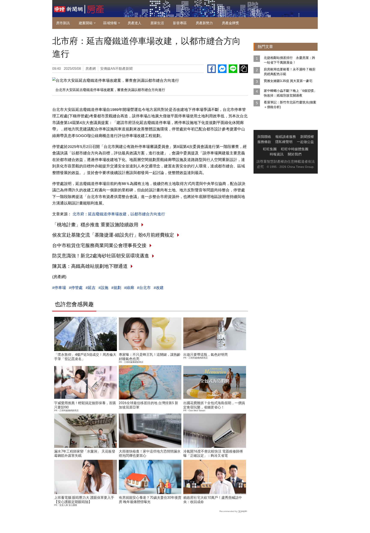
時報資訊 (276, 154)
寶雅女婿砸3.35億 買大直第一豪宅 (288, 81)
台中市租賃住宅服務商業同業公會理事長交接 (99, 245)
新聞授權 (307, 136)
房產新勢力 (204, 23)
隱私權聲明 (283, 142)
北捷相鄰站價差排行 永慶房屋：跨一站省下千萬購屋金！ (289, 60)
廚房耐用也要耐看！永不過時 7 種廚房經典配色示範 (289, 71)
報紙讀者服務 (285, 136)
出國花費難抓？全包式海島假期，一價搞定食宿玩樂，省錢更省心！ (214, 405)
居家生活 (157, 23)
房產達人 (134, 23)
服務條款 (264, 142)
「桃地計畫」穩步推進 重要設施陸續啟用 (95, 224)
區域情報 (110, 23)
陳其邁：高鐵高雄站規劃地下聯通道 (90, 266)
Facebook (211, 68)
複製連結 (243, 68)
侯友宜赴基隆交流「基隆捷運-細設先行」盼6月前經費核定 (113, 235)
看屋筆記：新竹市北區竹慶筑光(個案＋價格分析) (290, 104)
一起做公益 (305, 142)
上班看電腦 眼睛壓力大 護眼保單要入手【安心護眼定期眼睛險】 (84, 500)
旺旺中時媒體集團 (294, 149)
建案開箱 (85, 23)
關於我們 (294, 154)
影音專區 (180, 23)
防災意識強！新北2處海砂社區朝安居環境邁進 (100, 255)
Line (233, 68)
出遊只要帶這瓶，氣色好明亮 (205, 355)
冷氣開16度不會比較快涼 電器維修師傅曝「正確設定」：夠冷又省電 (213, 453)
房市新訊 (63, 23)
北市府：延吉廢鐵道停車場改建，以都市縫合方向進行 (118, 214)
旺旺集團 (270, 149)
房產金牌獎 (230, 23)
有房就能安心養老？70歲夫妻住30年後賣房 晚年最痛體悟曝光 (150, 500)
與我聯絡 (264, 136)
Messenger (222, 68)
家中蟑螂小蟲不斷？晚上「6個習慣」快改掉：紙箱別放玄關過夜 (290, 93)
